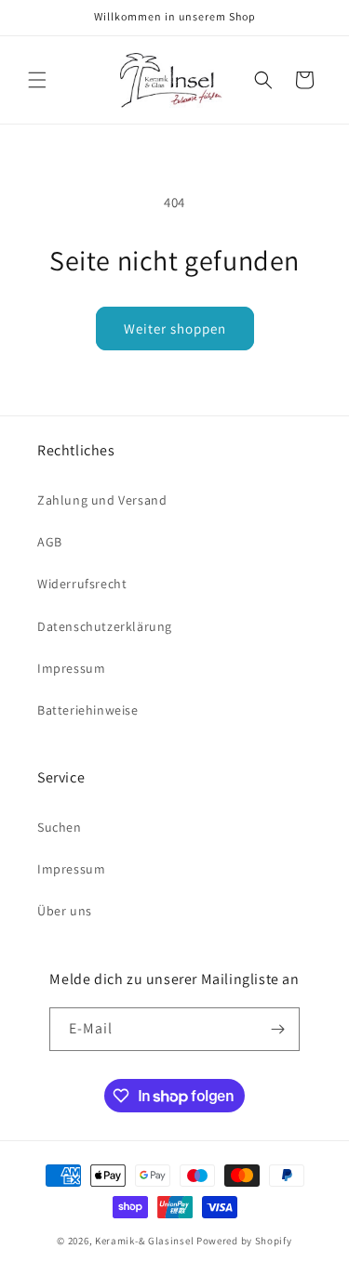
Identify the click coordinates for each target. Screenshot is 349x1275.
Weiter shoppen (175, 328)
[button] (37, 79)
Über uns (64, 910)
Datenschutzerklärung (104, 626)
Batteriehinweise (88, 710)
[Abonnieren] (278, 1029)
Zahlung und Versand (102, 500)
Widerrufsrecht (82, 583)
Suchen (59, 827)
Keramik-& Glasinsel (144, 1240)
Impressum (71, 668)
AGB (49, 541)
